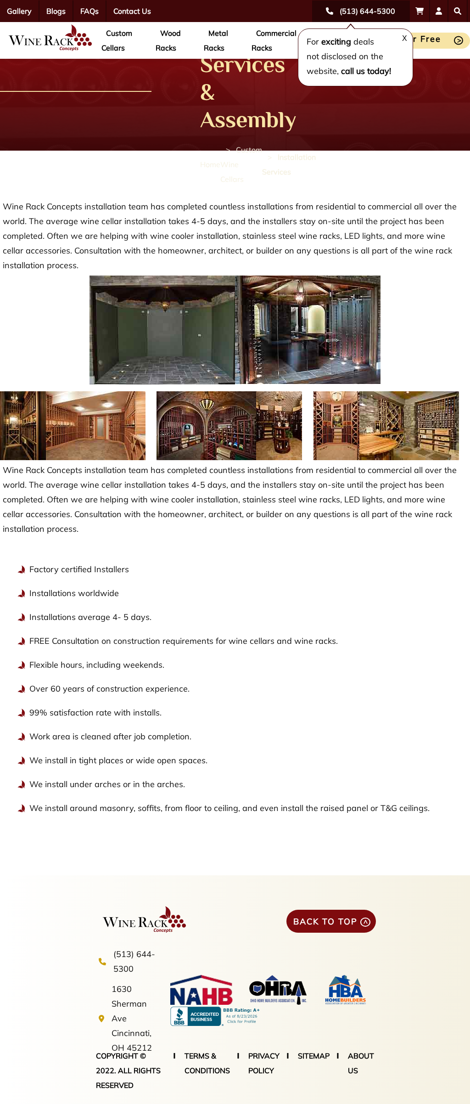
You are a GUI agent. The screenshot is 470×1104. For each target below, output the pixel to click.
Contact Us (132, 11)
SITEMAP (314, 1055)
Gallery (19, 11)
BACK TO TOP (325, 921)
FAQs (89, 11)
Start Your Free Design (405, 41)
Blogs (56, 11)
